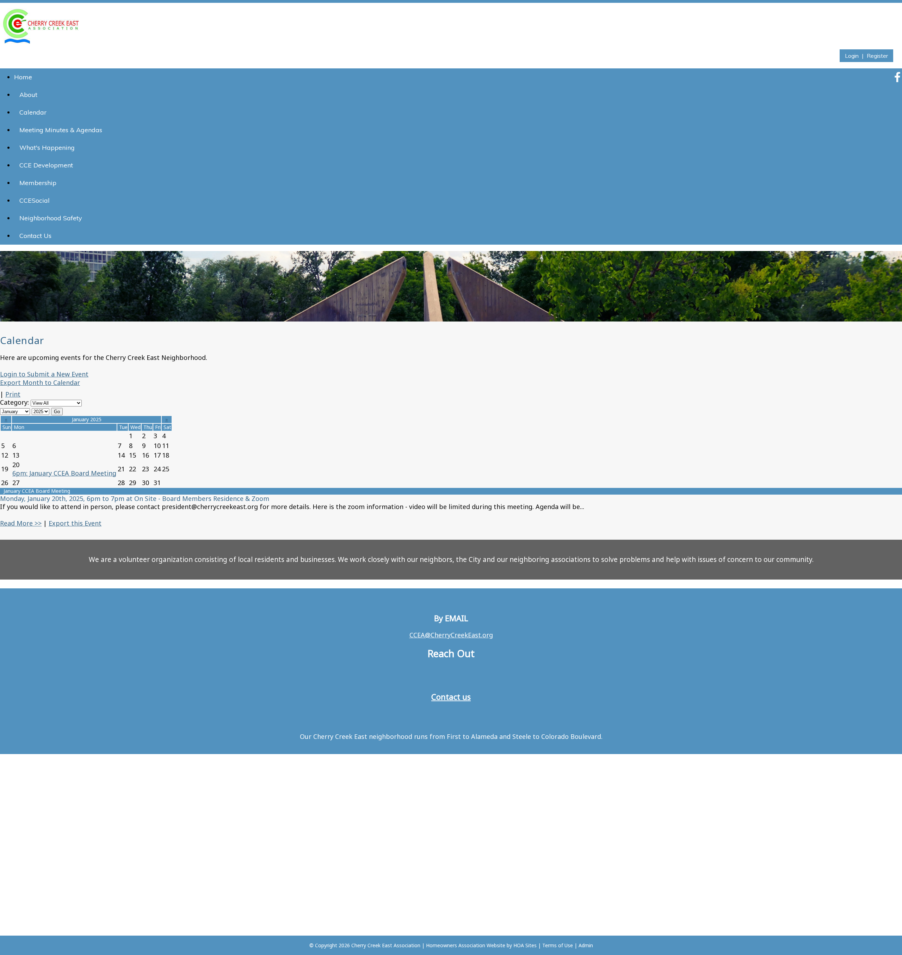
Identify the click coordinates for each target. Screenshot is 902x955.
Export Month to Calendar (40, 382)
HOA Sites (525, 945)
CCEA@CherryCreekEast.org (451, 635)
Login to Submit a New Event (44, 374)
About (28, 95)
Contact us (451, 696)
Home (23, 77)
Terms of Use (557, 945)
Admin (586, 945)
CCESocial (34, 200)
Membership (37, 183)
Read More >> (21, 523)
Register (877, 55)
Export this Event (75, 523)
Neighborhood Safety (50, 218)
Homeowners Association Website (465, 945)
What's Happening (47, 147)
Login (852, 55)
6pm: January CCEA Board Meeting (64, 473)
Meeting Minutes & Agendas (60, 130)
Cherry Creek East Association (385, 945)
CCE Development (46, 165)
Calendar (33, 112)
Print (12, 394)
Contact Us (35, 236)
